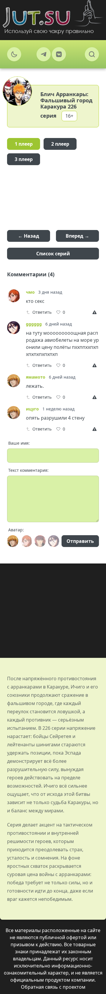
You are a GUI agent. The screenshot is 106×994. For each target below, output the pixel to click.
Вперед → (77, 236)
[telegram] (44, 54)
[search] (92, 54)
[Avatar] (12, 541)
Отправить (80, 541)
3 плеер (24, 159)
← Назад (28, 236)
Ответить (42, 312)
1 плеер (24, 144)
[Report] (95, 312)
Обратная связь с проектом (53, 987)
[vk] (59, 54)
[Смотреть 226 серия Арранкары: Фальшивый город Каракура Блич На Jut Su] (53, 17)
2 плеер (60, 144)
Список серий (53, 253)
